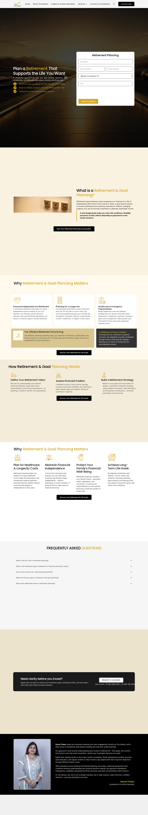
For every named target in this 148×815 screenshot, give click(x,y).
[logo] (17, 4)
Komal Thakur (127, 781)
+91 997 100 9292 (128, 684)
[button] (114, 4)
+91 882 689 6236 (112, 684)
